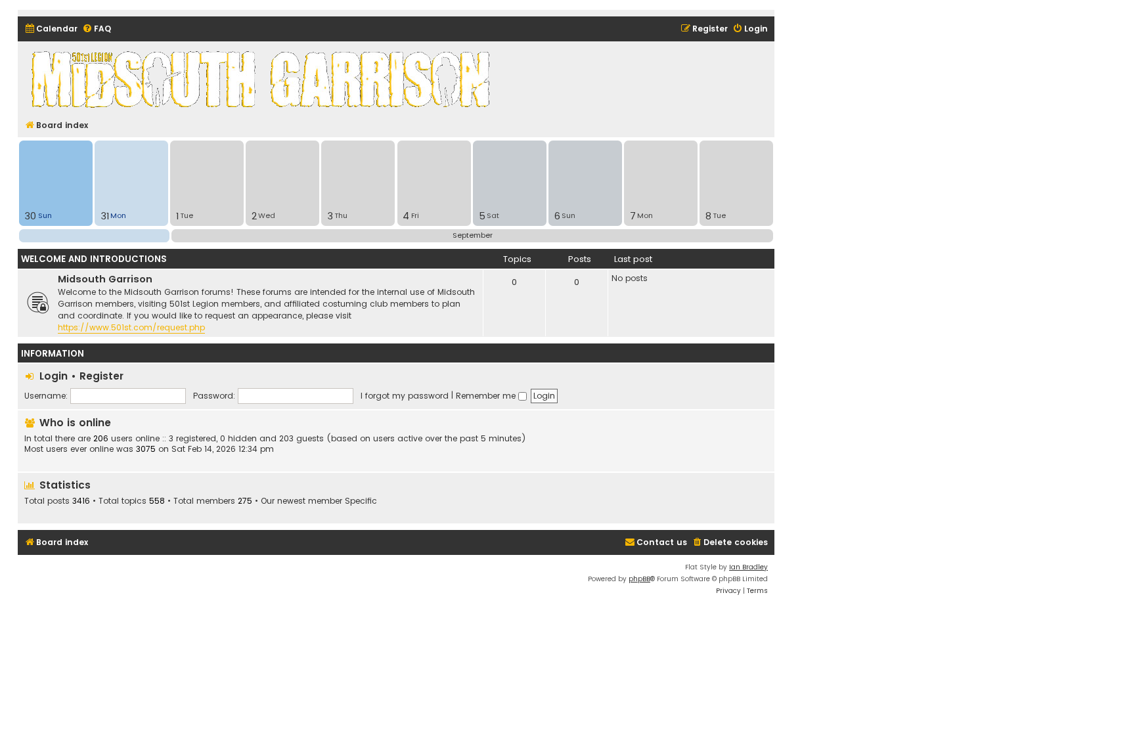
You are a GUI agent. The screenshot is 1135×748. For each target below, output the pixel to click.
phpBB (639, 579)
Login (53, 376)
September (473, 235)
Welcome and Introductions (94, 259)
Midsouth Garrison (105, 279)
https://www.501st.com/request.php (131, 327)
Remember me (487, 395)
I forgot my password (405, 395)
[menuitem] (51, 29)
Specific (361, 501)
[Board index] (262, 79)
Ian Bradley (748, 567)
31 (104, 216)
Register (101, 376)
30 (30, 216)
